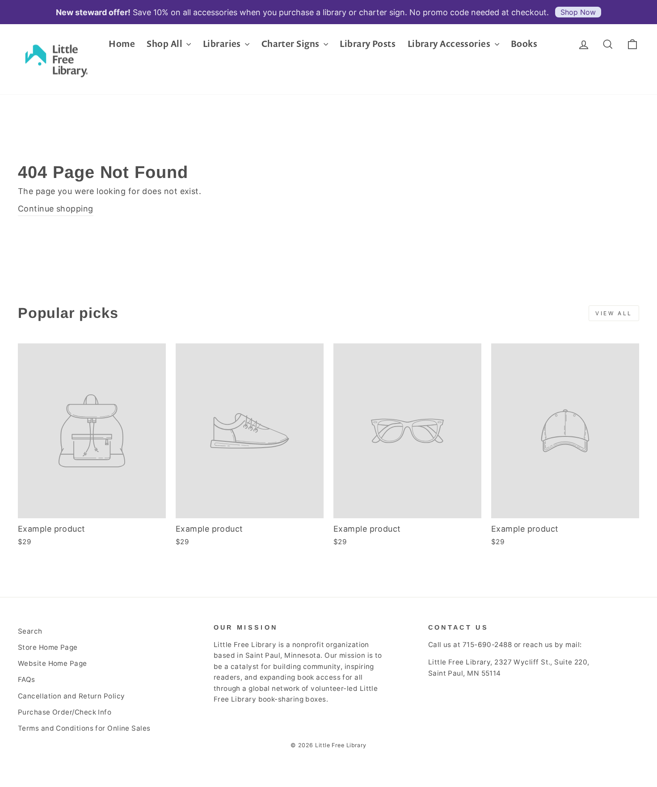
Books (524, 44)
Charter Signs (291, 44)
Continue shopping (55, 208)
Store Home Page (48, 647)
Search (30, 631)
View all (613, 313)
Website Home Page (52, 663)
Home (122, 44)
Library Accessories (450, 44)
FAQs (26, 679)
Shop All (165, 44)
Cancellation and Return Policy (71, 696)
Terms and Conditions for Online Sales (84, 728)
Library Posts (368, 44)
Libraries (223, 44)
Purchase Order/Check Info (64, 712)
